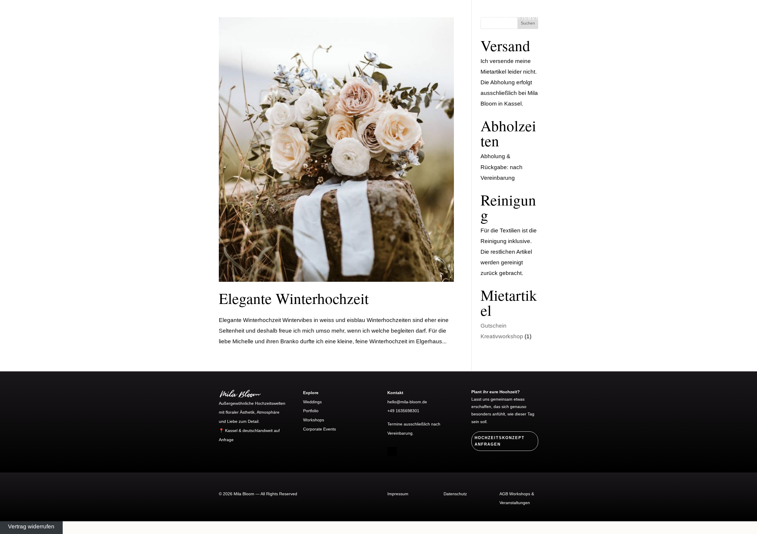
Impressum (397, 493)
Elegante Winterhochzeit (294, 298)
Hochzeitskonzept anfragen (500, 441)
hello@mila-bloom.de (407, 401)
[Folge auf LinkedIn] (404, 451)
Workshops (625, 18)
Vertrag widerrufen (31, 526)
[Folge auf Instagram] (392, 451)
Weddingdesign (488, 18)
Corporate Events (319, 429)
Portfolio (585, 18)
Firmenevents (540, 18)
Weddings (312, 401)
